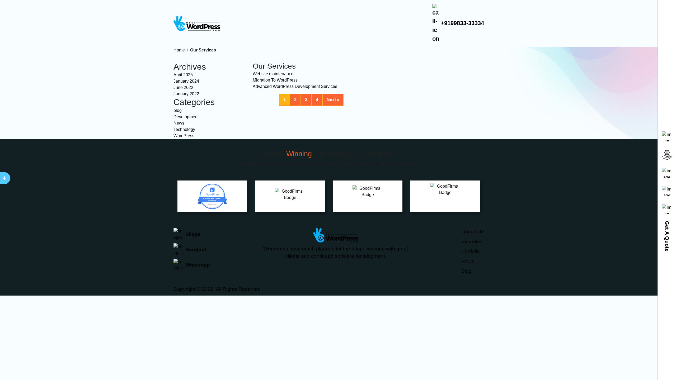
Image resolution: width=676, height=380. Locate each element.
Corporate (472, 231)
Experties (472, 241)
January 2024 (186, 81)
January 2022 (186, 94)
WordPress (183, 136)
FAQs (467, 261)
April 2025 (183, 75)
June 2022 (183, 87)
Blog (466, 271)
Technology (184, 129)
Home (179, 50)
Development (186, 117)
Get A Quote (667, 236)
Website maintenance (273, 74)
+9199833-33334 (461, 23)
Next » (333, 99)
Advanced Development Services (295, 86)
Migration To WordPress (275, 80)
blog (177, 110)
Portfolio (470, 251)
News (178, 123)
